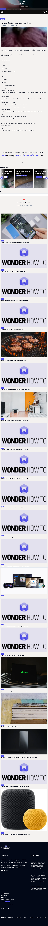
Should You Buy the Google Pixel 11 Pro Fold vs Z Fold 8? (14, 537)
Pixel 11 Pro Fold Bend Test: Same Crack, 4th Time (12, 655)
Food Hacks (20, 12)
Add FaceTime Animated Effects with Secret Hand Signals (38, 876)
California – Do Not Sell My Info (7, 899)
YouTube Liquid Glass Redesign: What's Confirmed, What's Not (15, 389)
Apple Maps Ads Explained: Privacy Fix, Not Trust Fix (13, 329)
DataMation (30, 917)
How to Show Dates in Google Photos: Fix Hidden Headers (14, 300)
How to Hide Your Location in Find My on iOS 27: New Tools (14, 508)
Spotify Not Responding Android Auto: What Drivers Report (15, 691)
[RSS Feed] (9, 870)
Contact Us (3, 897)
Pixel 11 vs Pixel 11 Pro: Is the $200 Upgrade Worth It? (13, 271)
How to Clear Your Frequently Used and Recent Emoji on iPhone (38, 882)
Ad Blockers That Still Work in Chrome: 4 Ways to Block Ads (14, 449)
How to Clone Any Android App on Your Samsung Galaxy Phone (38, 866)
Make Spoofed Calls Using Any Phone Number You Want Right (38, 885)
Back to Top (4, 909)
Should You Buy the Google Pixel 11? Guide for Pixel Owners (15, 242)
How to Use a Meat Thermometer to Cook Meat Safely (13, 360)
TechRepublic (18, 917)
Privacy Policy (4, 895)
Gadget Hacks (9, 9)
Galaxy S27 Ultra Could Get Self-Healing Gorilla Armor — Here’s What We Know (19, 757)
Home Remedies (24, 6)
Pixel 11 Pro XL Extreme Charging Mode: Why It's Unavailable (15, 626)
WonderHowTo (3, 9)
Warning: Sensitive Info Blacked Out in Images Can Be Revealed (38, 889)
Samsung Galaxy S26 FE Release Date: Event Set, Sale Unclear (15, 786)
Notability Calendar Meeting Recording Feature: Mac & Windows (16, 478)
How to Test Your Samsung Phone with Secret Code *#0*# (38, 879)
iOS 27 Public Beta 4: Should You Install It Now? (12, 597)
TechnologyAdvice (10, 917)
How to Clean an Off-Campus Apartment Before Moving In (14, 420)
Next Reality (15, 9)
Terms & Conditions (5, 893)
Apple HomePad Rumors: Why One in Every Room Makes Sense (15, 834)
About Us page (18, 867)
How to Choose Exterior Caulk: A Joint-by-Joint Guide (13, 726)
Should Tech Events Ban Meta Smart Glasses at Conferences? (15, 566)
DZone (44, 917)
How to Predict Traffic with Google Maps (38, 872)
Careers (5, 901)
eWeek (25, 917)
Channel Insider (38, 917)
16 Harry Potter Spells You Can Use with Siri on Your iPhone (38, 869)
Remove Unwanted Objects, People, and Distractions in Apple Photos (38, 863)
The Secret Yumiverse (33, 12)
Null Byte (19, 9)
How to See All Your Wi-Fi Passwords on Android (38, 859)
